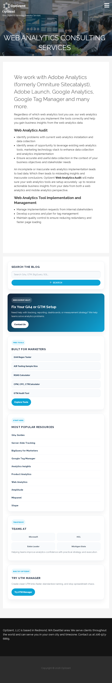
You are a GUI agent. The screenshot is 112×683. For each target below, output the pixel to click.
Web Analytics (19, 482)
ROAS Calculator (22, 375)
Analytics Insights (21, 466)
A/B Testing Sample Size (26, 366)
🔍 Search (56, 282)
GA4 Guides (18, 435)
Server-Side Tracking (23, 443)
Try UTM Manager (23, 592)
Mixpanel (17, 497)
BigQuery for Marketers (25, 450)
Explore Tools (21, 402)
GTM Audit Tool (21, 393)
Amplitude (17, 490)
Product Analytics (21, 474)
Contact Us (20, 324)
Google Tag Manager (23, 458)
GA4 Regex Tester (22, 357)
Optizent (8, 11)
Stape (15, 505)
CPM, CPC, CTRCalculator (27, 384)
